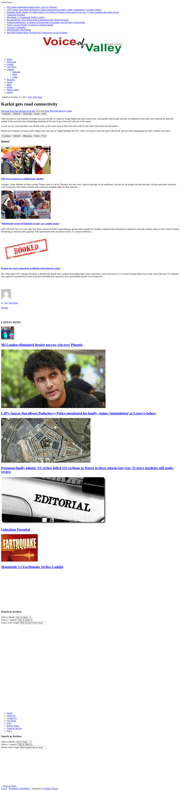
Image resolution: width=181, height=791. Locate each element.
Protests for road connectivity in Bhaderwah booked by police (30, 268)
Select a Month (8, 617)
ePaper (10, 92)
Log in (4, 788)
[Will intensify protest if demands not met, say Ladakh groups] (26, 218)
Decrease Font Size (9, 111)
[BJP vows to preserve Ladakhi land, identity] (26, 173)
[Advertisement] (34, 284)
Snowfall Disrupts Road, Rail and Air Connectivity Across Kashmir (37, 32)
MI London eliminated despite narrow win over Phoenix (32, 7)
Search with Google (10, 622)
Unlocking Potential (16, 15)
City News (11, 67)
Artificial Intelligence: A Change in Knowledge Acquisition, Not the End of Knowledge (46, 22)
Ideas (14, 74)
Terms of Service (14, 728)
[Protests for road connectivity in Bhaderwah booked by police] (26, 263)
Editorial (16, 72)
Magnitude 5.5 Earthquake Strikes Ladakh (26, 17)
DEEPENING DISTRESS (19, 30)
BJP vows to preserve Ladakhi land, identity (22, 179)
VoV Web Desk (35, 97)
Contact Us (12, 718)
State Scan (11, 62)
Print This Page (52, 111)
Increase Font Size (27, 111)
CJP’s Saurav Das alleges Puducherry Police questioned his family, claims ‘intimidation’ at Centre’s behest (54, 9)
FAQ (9, 723)
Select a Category (9, 620)
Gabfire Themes (51, 788)
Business (11, 79)
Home (9, 59)
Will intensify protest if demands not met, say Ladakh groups (30, 223)
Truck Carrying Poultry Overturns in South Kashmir (30, 25)
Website (4, 308)
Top (9, 731)
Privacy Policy (13, 726)
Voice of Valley (9, 786)
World (9, 87)
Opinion (10, 69)
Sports (9, 82)
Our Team (11, 721)
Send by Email (65, 111)
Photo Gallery (13, 90)
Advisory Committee (16, 27)
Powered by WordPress (19, 788)
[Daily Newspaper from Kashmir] (86, 52)
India (9, 84)
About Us (11, 715)
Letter (15, 77)
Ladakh (10, 64)
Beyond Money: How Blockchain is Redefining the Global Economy (38, 20)
